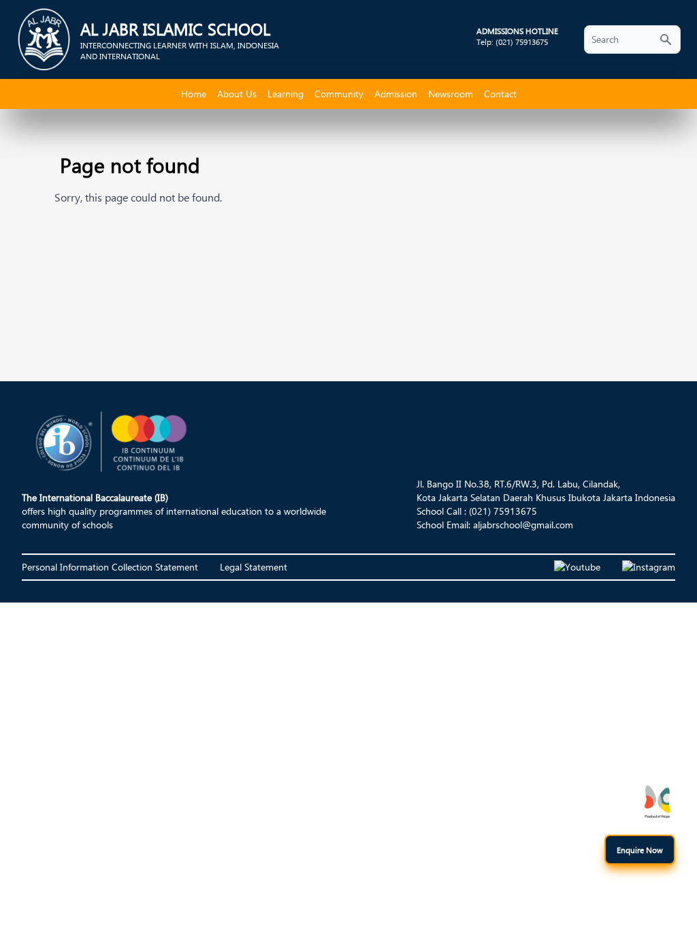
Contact (500, 93)
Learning (286, 93)
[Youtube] (577, 567)
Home (193, 93)
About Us (237, 93)
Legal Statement (253, 566)
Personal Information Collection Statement (110, 566)
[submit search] (665, 39)
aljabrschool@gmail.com (523, 524)
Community (338, 93)
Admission (395, 93)
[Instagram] (648, 567)
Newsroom (450, 93)
